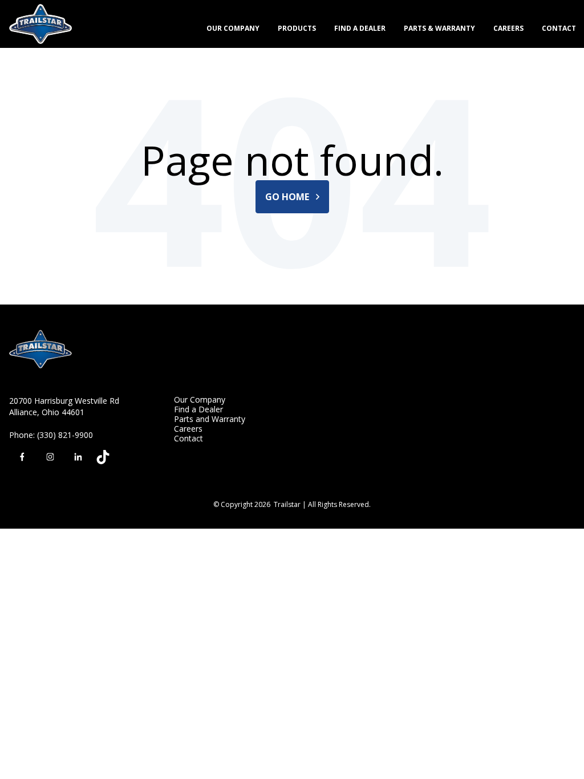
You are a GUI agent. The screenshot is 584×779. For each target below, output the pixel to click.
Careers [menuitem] (188, 428)
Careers (508, 28)
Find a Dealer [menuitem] (198, 409)
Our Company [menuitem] (199, 399)
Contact (559, 28)
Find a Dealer (360, 28)
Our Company (232, 28)
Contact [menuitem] (188, 438)
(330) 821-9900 (65, 434)
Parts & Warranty (439, 28)
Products (297, 28)
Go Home (288, 196)
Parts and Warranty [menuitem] (209, 418)
